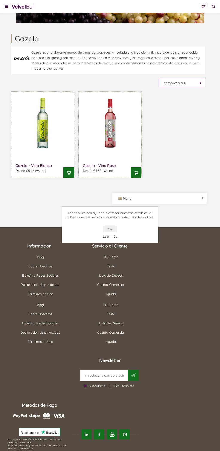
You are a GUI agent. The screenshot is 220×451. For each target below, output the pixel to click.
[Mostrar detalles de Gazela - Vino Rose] (110, 123)
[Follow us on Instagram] (125, 434)
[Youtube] (112, 434)
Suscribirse (97, 386)
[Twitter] (86, 434)
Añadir (68, 172)
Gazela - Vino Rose (99, 165)
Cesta (205, 4)
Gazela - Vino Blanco (33, 165)
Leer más (110, 236)
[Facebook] (99, 434)
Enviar (133, 375)
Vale (110, 229)
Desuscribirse (124, 386)
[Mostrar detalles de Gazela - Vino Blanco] (42, 123)
